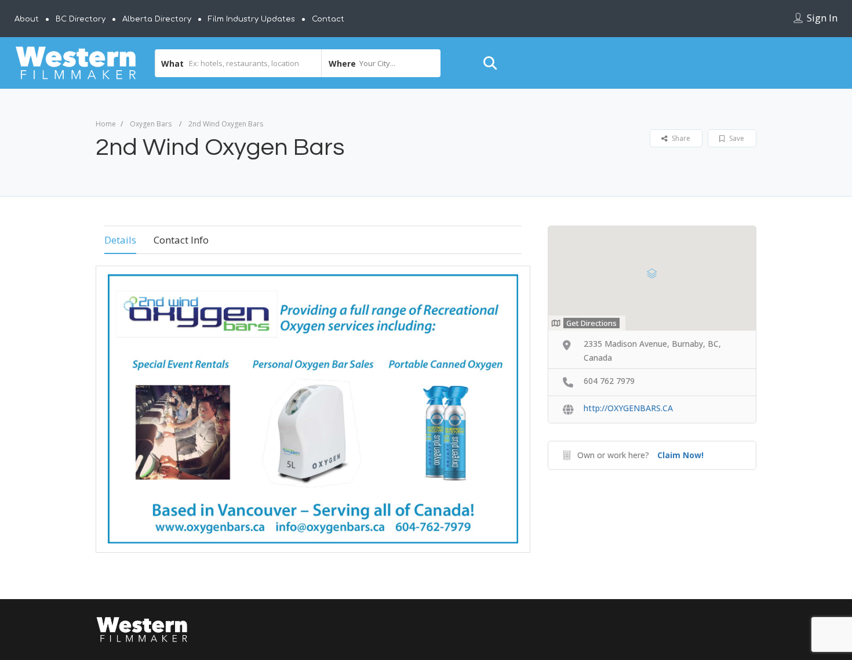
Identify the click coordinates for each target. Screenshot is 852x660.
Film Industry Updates (251, 19)
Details (120, 239)
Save (735, 138)
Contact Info (181, 239)
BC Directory (80, 19)
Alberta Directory (156, 19)
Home (106, 124)
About (26, 19)
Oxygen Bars (151, 124)
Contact (328, 19)
